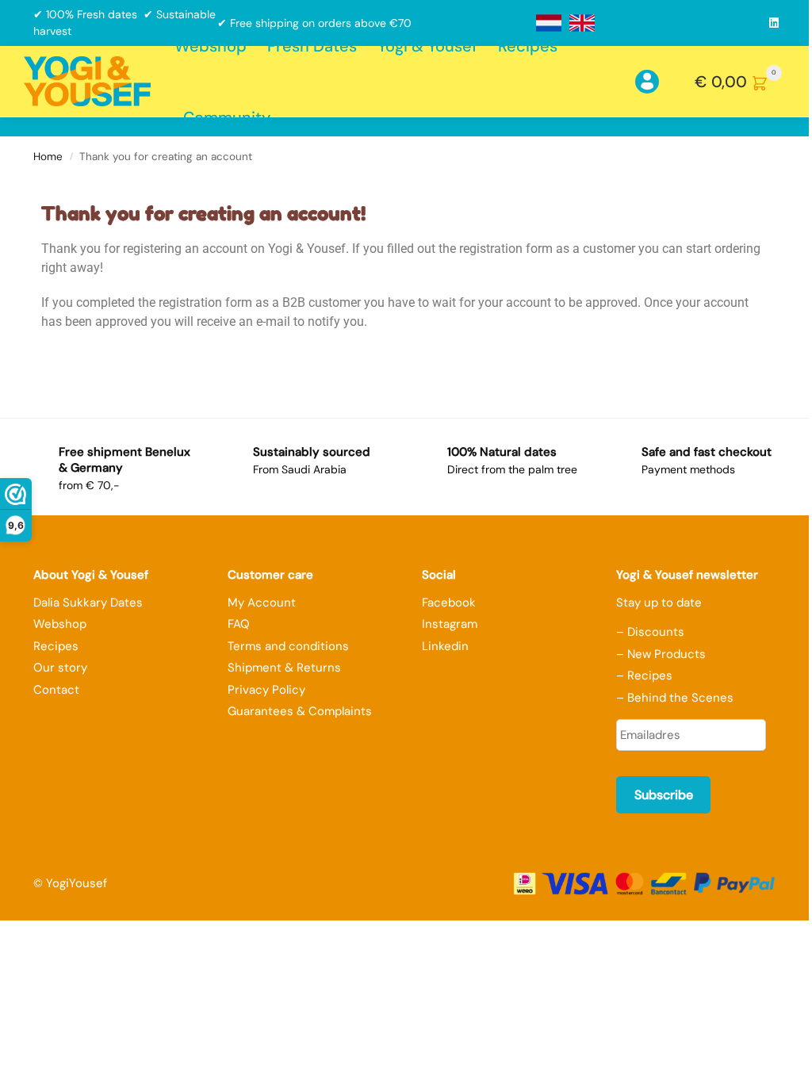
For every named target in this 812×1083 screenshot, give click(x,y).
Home (48, 156)
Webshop (59, 624)
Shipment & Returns (284, 667)
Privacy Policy (266, 690)
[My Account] (657, 81)
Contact (56, 690)
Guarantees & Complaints (300, 711)
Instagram (449, 624)
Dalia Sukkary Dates (88, 602)
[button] (741, 81)
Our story (60, 667)
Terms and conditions (288, 646)
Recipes (56, 646)
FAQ (239, 624)
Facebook (449, 602)
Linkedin (445, 646)
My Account (262, 602)
